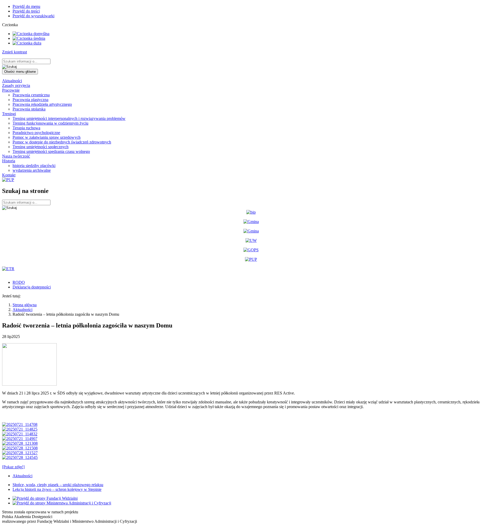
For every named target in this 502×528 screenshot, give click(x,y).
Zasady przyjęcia (16, 85)
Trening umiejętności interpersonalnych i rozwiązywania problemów (69, 118)
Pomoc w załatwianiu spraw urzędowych (47, 137)
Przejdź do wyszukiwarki (33, 16)
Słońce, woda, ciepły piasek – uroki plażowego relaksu (58, 484)
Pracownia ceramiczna (31, 95)
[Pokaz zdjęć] (13, 467)
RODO (19, 282)
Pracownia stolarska (29, 109)
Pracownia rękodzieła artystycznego (42, 104)
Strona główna (25, 305)
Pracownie (11, 90)
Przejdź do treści (26, 11)
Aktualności (12, 81)
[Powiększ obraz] (29, 384)
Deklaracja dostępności (32, 287)
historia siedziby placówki (34, 165)
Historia (8, 161)
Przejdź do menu (26, 6)
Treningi (9, 114)
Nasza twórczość (16, 156)
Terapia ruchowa (26, 128)
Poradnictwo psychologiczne (36, 132)
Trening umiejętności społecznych (41, 146)
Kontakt (8, 175)
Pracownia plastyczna (30, 99)
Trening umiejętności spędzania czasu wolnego (51, 151)
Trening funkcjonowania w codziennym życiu (50, 123)
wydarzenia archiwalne (32, 170)
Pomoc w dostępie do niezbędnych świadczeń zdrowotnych (62, 142)
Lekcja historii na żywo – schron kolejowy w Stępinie (57, 489)
